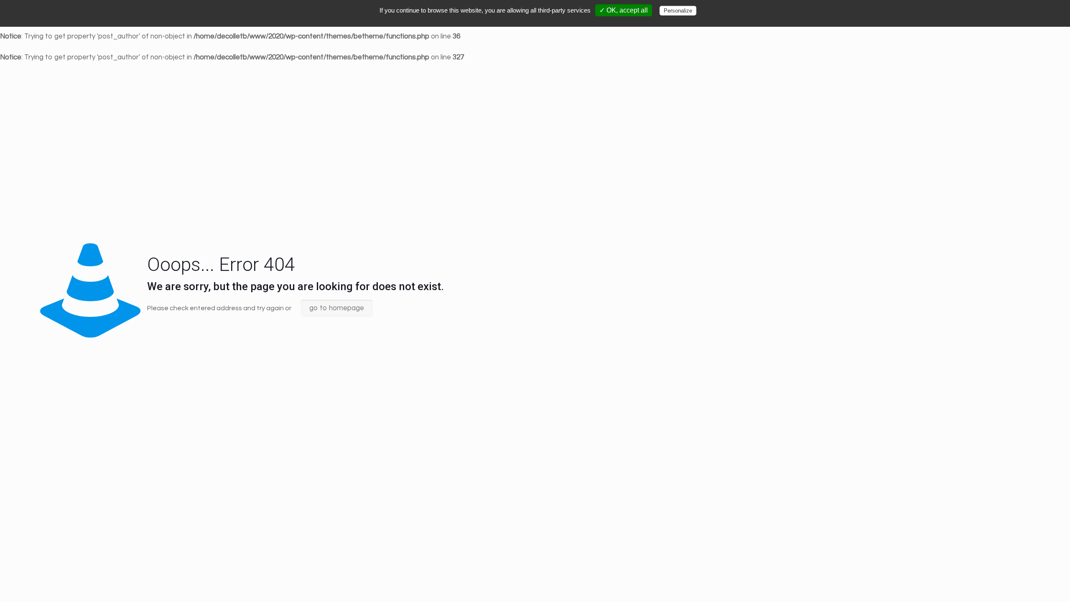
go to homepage (336, 308)
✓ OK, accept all (623, 10)
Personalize (678, 11)
